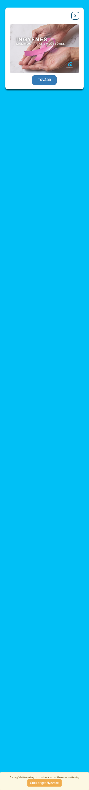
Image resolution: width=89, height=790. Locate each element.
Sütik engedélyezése (44, 783)
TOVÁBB (44, 80)
